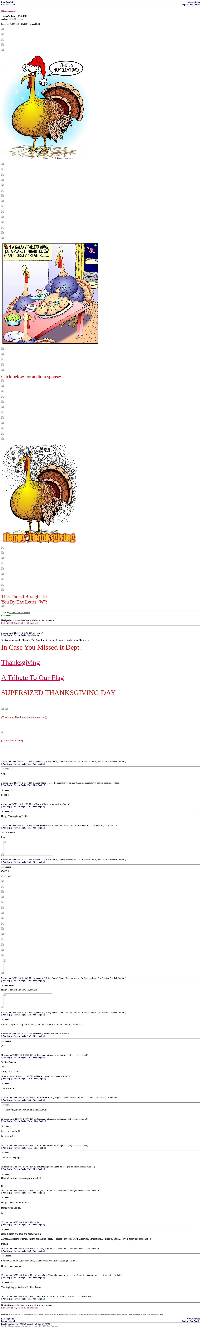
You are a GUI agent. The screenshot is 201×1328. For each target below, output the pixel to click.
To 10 (30, 1079)
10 (2, 1055)
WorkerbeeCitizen (44, 1098)
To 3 (29, 862)
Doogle (39, 1190)
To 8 (29, 1251)
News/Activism (193, 2)
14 (2, 1145)
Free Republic (7, 2)
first (3, 623)
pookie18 (39, 633)
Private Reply (20, 635)
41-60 (20, 623)
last (36, 623)
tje (37, 1222)
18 (2, 1249)
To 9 (29, 1057)
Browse (4, 5)
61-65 (26, 623)
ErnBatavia (41, 1167)
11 (2, 1076)
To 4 (29, 980)
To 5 (29, 1015)
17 (2, 1222)
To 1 (29, 764)
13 (2, 1119)
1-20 (7, 623)
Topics (185, 5)
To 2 (29, 806)
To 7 (29, 1036)
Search (12, 5)
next (32, 623)
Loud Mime (40, 783)
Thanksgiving (20, 662)
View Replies (33, 635)
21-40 (13, 623)
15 (2, 1167)
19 (2, 1275)
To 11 (30, 1148)
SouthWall (40, 825)
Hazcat (38, 804)
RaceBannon (42, 1055)
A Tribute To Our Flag (32, 677)
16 (2, 1190)
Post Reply (7, 635)
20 (2, 1296)
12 (2, 1098)
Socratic (40, 1296)
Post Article (195, 5)
